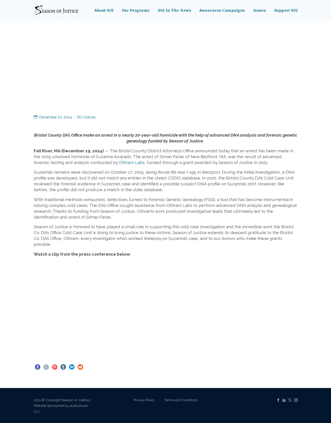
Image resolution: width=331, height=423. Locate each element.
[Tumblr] (63, 367)
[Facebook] (37, 367)
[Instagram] (296, 400)
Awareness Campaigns (222, 10)
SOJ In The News (174, 10)
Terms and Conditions (180, 400)
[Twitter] (46, 367)
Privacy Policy (144, 400)
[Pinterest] (54, 367)
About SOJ (104, 10)
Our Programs (136, 10)
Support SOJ (286, 10)
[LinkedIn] (72, 367)
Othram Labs (132, 162)
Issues (259, 10)
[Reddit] (80, 367)
